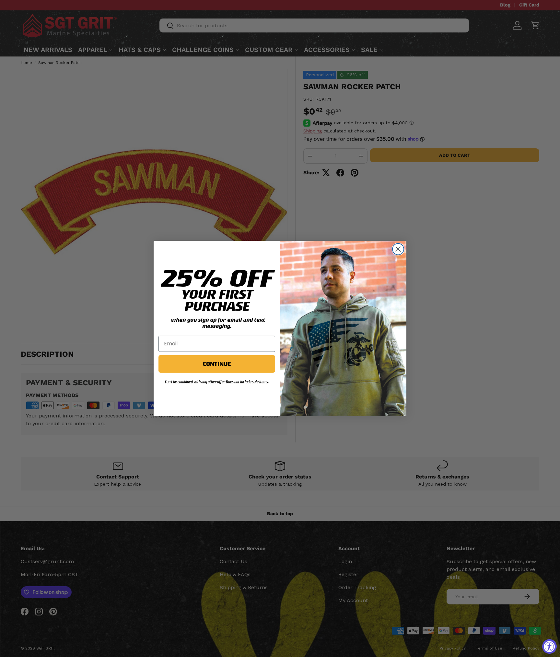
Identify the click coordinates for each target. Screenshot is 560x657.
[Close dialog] (398, 249)
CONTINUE (217, 363)
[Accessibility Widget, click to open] (549, 646)
